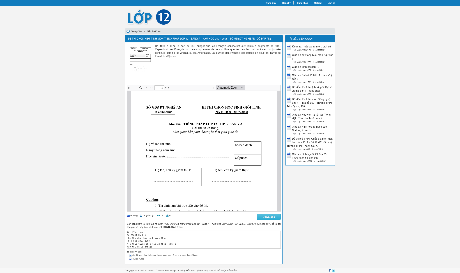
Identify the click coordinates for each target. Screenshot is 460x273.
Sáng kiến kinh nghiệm (191, 270)
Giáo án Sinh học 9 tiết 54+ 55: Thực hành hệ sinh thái (309, 155)
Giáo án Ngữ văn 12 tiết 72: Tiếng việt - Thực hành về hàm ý (311, 116)
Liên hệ (331, 2)
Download (269, 217)
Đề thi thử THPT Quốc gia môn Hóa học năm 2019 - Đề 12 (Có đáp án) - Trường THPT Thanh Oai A (310, 142)
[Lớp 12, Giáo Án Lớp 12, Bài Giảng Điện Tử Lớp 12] (177, 17)
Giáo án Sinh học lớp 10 (305, 66)
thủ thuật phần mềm (227, 270)
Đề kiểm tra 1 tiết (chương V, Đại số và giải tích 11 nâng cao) (312, 88)
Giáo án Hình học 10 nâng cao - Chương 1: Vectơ (310, 128)
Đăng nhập (302, 2)
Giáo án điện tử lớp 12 (167, 270)
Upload (317, 2)
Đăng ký (286, 2)
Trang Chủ (271, 2)
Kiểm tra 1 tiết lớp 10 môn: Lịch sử (311, 46)
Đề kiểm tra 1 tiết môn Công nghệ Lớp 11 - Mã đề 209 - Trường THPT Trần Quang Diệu (309, 102)
